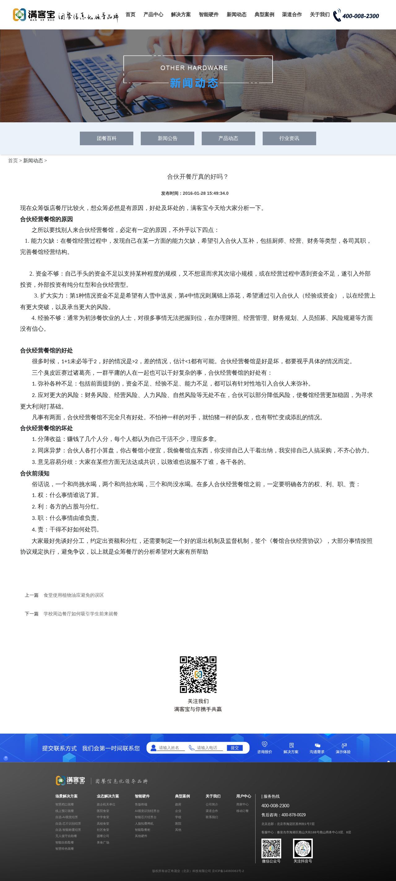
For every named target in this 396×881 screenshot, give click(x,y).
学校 (178, 817)
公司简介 (212, 804)
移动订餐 (242, 811)
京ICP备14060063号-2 (228, 871)
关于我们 (320, 14)
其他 (178, 829)
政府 (178, 804)
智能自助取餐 (64, 842)
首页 (131, 14)
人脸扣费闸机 (144, 823)
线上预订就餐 (64, 811)
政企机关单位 (106, 804)
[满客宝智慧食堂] (68, 22)
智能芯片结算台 (146, 817)
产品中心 (153, 14)
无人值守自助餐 (66, 836)
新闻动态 (237, 14)
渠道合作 (292, 14)
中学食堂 (103, 817)
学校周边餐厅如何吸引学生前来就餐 (81, 613)
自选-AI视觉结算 (66, 817)
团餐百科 (107, 138)
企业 (178, 811)
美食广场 (103, 842)
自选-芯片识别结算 (68, 823)
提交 (235, 747)
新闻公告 (168, 138)
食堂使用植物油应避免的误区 (74, 595)
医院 (178, 823)
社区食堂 (103, 829)
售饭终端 (141, 804)
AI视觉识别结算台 (147, 811)
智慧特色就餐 (64, 848)
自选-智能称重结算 (68, 829)
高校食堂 (103, 823)
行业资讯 (289, 138)
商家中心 (242, 804)
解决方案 (181, 14)
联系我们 (212, 817)
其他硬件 (141, 836)
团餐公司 (103, 836)
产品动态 (228, 138)
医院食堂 (103, 811)
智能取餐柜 (142, 829)
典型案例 (264, 14)
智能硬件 (209, 14)
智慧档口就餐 (64, 804)
